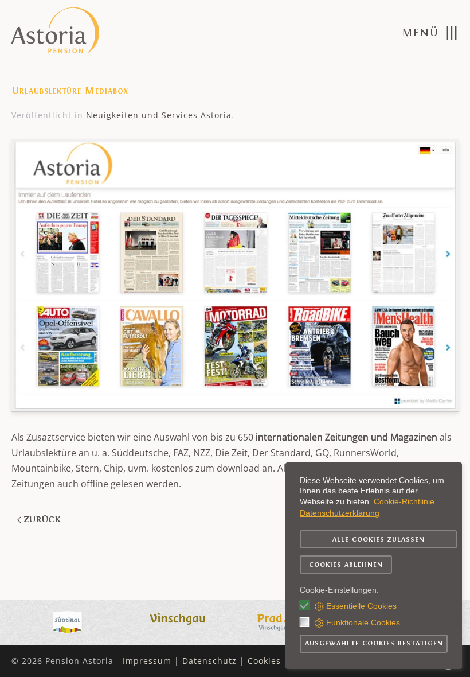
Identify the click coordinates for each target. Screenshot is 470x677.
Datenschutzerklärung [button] (339, 513)
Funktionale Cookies (363, 622)
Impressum (147, 660)
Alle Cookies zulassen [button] (378, 539)
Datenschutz (209, 660)
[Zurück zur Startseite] (56, 32)
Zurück (41, 519)
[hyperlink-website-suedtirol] (67, 621)
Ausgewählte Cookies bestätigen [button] (374, 643)
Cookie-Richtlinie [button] (404, 501)
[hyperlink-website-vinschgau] (179, 621)
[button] (430, 32)
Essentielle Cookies (361, 606)
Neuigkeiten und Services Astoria (159, 115)
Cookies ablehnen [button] (346, 565)
